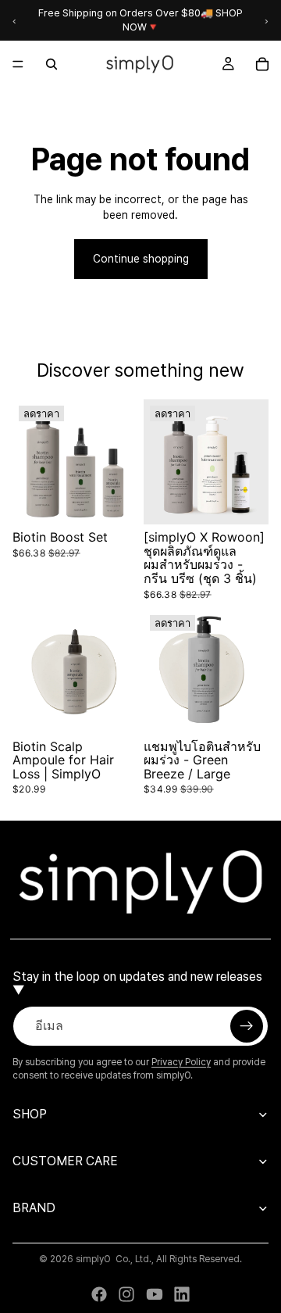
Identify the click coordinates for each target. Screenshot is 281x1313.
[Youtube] (154, 1294)
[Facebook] (99, 1294)
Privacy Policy (181, 1062)
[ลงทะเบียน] (246, 1026)
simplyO (93, 1259)
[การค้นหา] (51, 64)
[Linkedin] (182, 1294)
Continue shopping (141, 258)
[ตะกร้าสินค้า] (262, 64)
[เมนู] (18, 65)
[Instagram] (126, 1294)
